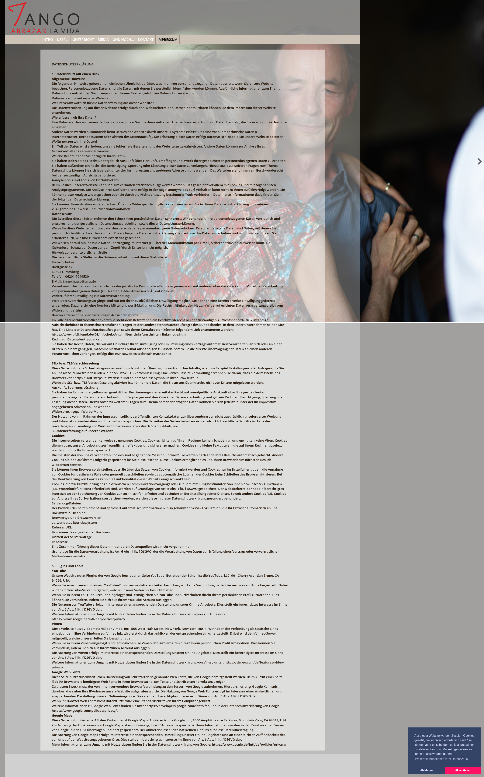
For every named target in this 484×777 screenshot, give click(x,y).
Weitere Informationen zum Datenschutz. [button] (442, 759)
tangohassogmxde (79, 281)
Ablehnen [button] (426, 770)
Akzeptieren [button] (463, 770)
